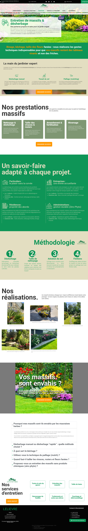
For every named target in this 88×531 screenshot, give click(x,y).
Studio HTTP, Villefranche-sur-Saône (38, 525)
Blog (64, 10)
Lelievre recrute (69, 1)
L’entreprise (71, 10)
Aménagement (17, 10)
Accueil (3, 13)
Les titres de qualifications (10, 516)
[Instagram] (51, 1)
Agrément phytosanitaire (10, 517)
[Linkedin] (49, 1)
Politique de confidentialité (39, 528)
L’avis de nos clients (75, 515)
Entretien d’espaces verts (14, 13)
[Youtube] (54, 1)
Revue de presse (10, 514)
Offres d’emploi (74, 514)
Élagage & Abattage (29, 10)
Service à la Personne (53, 10)
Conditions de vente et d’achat (39, 527)
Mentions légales (37, 526)
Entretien (41, 10)
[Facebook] (46, 1)
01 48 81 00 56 (74, 512)
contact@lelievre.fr (75, 517)
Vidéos (10, 512)
